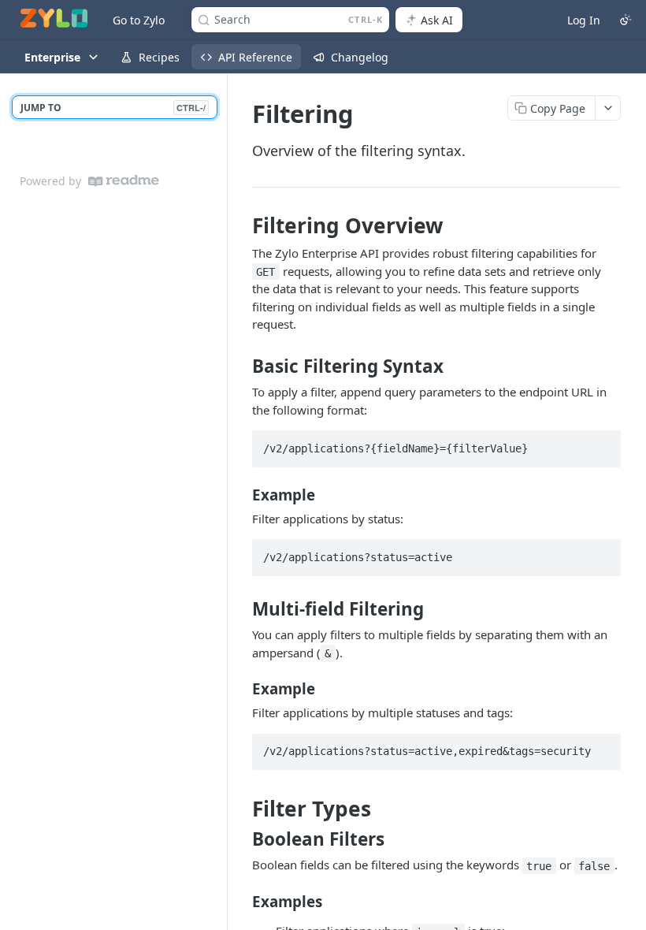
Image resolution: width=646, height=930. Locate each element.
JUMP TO (113, 107)
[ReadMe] (123, 181)
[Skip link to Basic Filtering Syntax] (241, 366)
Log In (583, 20)
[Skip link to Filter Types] (241, 809)
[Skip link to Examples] (241, 901)
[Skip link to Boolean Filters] (241, 839)
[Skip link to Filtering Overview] (241, 225)
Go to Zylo (139, 20)
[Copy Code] (601, 444)
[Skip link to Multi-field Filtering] (241, 609)
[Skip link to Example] (241, 494)
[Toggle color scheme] (625, 19)
